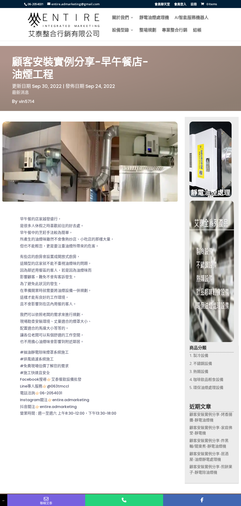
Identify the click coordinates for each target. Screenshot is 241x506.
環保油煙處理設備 (208, 387)
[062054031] (124, 500)
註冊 (194, 4)
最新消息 (20, 92)
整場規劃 (147, 30)
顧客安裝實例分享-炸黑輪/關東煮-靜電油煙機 (209, 443)
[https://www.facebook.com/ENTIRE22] (202, 500)
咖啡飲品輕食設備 (208, 379)
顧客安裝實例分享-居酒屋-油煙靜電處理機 (209, 456)
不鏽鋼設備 (202, 363)
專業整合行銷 (174, 30)
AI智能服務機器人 (192, 18)
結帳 (197, 30)
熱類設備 (200, 371)
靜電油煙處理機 (154, 18)
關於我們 (120, 18)
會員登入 (180, 4)
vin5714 (26, 101)
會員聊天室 (162, 4)
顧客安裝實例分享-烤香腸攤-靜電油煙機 (210, 417)
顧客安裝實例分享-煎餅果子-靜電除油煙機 (210, 469)
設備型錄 (120, 30)
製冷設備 (200, 355)
